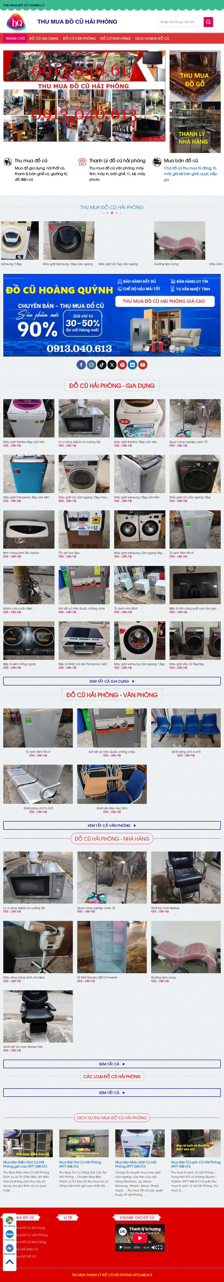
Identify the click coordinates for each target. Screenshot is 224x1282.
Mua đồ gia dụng (30, 167)
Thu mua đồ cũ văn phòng (112, 167)
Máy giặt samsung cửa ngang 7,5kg (139, 664)
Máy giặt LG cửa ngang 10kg (190, 497)
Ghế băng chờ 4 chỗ (186, 751)
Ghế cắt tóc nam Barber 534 (22, 1046)
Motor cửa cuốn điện (17, 264)
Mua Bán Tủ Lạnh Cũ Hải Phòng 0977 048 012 (195, 1164)
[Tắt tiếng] (154, 1247)
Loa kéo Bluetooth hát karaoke (79, 264)
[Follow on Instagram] (91, 364)
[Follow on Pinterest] (122, 364)
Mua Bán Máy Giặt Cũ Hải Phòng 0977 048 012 (135, 1164)
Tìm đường (9, 1225)
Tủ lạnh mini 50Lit (125, 608)
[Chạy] (121, 1247)
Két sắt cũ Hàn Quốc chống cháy (82, 608)
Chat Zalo (9, 1239)
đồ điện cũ (24, 179)
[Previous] (3, 247)
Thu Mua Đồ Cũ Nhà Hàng (27, 1242)
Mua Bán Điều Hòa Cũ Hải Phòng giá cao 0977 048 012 (25, 1164)
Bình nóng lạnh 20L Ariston (21, 553)
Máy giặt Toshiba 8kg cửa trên (24, 442)
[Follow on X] (112, 364)
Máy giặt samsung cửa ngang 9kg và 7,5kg (138, 553)
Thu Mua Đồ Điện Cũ (23, 1249)
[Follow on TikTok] (102, 364)
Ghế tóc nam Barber (165, 908)
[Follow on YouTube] (142, 364)
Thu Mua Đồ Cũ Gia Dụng (27, 1227)
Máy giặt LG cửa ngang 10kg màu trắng (83, 497)
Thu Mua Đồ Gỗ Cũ (22, 1256)
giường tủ (59, 173)
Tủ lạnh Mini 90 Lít (182, 553)
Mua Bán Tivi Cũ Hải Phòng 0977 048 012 (80, 1164)
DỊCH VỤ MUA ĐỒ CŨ (152, 38)
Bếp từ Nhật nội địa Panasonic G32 (83, 664)
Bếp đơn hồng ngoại (184, 264)
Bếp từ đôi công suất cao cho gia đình (193, 608)
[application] (140, 1238)
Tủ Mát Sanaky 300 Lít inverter (97, 977)
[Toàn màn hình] (160, 1247)
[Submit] (208, 21)
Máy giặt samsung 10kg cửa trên (136, 497)
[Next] (220, 247)
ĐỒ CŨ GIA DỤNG (44, 38)
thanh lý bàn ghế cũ (32, 173)
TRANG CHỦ (15, 38)
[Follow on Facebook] (81, 364)
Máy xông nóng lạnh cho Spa (23, 977)
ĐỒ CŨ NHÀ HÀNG (116, 38)
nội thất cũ (55, 167)
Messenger (10, 1253)
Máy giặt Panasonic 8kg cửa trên (26, 497)
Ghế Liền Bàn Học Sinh (129, 264)
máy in (103, 173)
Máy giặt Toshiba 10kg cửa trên (135, 442)
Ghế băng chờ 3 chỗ (38, 808)
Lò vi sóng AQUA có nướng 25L (80, 442)
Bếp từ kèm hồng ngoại (19, 664)
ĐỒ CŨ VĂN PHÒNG (79, 38)
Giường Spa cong (163, 977)
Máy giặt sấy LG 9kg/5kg (187, 664)
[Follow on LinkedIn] (132, 364)
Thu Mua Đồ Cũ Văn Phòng (28, 1235)
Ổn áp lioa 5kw (69, 553)
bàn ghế (117, 173)
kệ (134, 173)
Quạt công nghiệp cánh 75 (188, 442)
